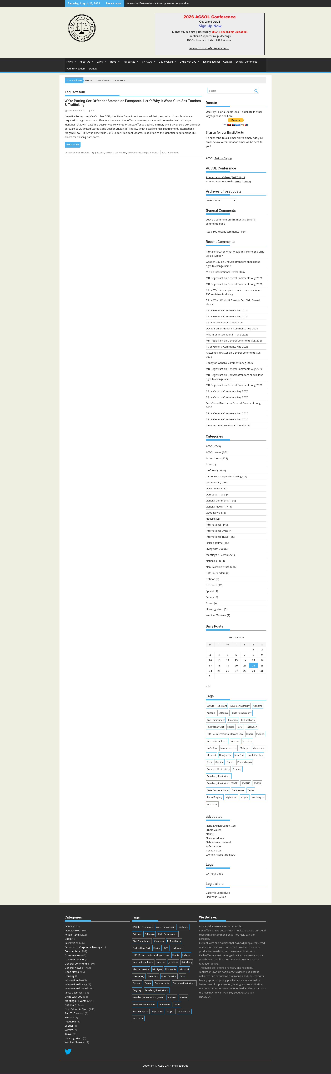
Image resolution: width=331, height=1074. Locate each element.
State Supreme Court (218, 790)
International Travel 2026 (230, 272)
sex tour (109, 152)
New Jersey (225, 755)
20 (236, 665)
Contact (227, 61)
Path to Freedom (76, 68)
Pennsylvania (244, 762)
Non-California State (217, 567)
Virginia (244, 797)
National (85, 152)
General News (214, 506)
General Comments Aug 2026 (245, 278)
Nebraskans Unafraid (218, 842)
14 (244, 660)
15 (253, 660)
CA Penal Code (214, 873)
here (230, 116)
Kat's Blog (212, 748)
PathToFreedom (215, 573)
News (69, 61)
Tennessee (238, 790)
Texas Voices (214, 850)
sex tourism (120, 152)
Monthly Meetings (183, 31)
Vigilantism (231, 797)
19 (227, 665)
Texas (251, 790)
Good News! (213, 512)
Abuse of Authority (240, 705)
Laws (100, 61)
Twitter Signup (223, 158)
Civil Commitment (216, 719)
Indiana (260, 733)
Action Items (213, 458)
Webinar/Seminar (216, 615)
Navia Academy (215, 838)
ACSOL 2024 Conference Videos (209, 48)
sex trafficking (134, 152)
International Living (217, 530)
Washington (258, 797)
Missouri (211, 755)
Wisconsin (212, 804)
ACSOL (210, 446)
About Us (85, 61)
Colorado (233, 719)
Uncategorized (214, 609)
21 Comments (172, 152)
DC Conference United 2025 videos (209, 40)
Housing (211, 518)
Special (210, 591)
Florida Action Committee (221, 825)
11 (218, 660)
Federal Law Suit (215, 726)
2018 (238, 181)
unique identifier (150, 152)
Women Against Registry (220, 854)
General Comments (246, 61)
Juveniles (247, 740)
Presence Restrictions (218, 769)
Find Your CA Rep (216, 897)
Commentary (213, 482)
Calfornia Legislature (218, 892)
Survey (210, 597)
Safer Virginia (213, 846)
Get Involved (166, 61)
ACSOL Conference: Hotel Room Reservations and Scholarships (164, 3)
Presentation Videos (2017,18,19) (226, 177)
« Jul (208, 686)
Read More (72, 144)
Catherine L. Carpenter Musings (224, 476)
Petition (210, 579)
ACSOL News (213, 452)
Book (209, 464)
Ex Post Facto (248, 719)
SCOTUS (246, 783)
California (211, 470)
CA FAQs (147, 61)
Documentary (214, 488)
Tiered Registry (215, 797)
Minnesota (258, 748)
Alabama (257, 705)
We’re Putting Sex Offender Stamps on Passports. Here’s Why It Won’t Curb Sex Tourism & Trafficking (133, 103)
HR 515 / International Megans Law (225, 733)
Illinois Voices (214, 829)
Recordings (205, 31)
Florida (230, 726)
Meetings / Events (217, 554)
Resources (129, 61)
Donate (93, 68)
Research (211, 585)
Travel (113, 61)
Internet (235, 740)
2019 (247, 181)
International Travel (217, 536)
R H (92, 110)
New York (239, 755)
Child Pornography (242, 712)
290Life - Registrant (217, 705)
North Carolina (255, 755)
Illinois (249, 733)
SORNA (257, 783)
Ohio (209, 762)
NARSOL (211, 834)
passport (99, 152)
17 (210, 665)
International (73, 152)
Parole (230, 762)
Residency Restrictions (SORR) (222, 783)
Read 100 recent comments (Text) (226, 231)
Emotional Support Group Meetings (210, 36)
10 (210, 660)
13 (236, 660)
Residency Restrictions (218, 776)
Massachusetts (228, 748)
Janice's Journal (211, 61)
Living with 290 (188, 61)
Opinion (219, 762)
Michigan (244, 748)
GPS (240, 726)
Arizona (211, 712)
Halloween (251, 726)
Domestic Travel (215, 494)
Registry (237, 769)
